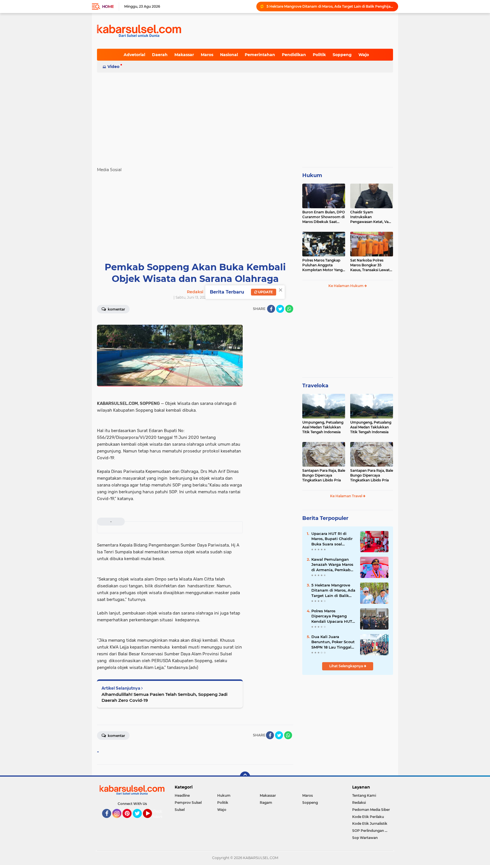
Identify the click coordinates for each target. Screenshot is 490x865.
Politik (319, 54)
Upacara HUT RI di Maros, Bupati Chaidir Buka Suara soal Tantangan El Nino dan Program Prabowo (332, 539)
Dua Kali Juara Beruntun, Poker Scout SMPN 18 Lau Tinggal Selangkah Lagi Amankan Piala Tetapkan (333, 642)
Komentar (116, 309)
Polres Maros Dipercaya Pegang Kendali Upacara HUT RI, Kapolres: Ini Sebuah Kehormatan (331, 616)
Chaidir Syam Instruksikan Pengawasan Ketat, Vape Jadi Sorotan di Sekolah (371, 217)
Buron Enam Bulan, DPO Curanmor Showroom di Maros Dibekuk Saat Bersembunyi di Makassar (323, 217)
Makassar (184, 54)
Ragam (266, 802)
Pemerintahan (260, 54)
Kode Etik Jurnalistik (369, 823)
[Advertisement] (245, 117)
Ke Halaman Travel (346, 496)
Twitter (140, 820)
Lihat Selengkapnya (346, 666)
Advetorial (134, 54)
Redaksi (359, 802)
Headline (182, 795)
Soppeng (342, 54)
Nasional (229, 54)
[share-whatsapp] (289, 309)
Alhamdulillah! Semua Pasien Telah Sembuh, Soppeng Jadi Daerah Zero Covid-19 (164, 697)
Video (113, 66)
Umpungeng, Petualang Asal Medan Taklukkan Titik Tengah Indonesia (322, 427)
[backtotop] (245, 777)
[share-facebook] (271, 309)
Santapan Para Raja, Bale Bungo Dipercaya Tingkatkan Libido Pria (323, 475)
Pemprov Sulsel (188, 802)
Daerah (160, 54)
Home (108, 6)
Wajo (363, 54)
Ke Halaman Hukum (346, 286)
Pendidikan (294, 54)
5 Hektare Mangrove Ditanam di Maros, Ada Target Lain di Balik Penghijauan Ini (333, 590)
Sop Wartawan (365, 838)
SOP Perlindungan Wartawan (372, 830)
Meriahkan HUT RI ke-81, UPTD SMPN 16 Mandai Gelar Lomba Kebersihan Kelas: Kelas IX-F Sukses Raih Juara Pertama (330, 6)
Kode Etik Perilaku (368, 817)
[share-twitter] (280, 309)
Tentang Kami (364, 795)
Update (265, 292)
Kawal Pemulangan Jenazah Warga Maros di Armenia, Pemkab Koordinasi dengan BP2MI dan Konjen (332, 564)
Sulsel (180, 809)
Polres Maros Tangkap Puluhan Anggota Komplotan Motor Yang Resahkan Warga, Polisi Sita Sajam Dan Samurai (323, 265)
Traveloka (315, 385)
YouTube (151, 820)
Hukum (312, 175)
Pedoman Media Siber (371, 809)
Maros (207, 54)
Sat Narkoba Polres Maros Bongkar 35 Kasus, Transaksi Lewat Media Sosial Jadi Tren (370, 265)
